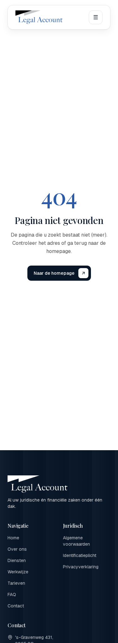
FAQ (12, 594)
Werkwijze (18, 572)
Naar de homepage (54, 273)
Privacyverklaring (80, 567)
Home (13, 538)
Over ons (17, 549)
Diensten (17, 560)
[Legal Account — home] (39, 17)
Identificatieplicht (79, 555)
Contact (16, 606)
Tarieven (16, 583)
